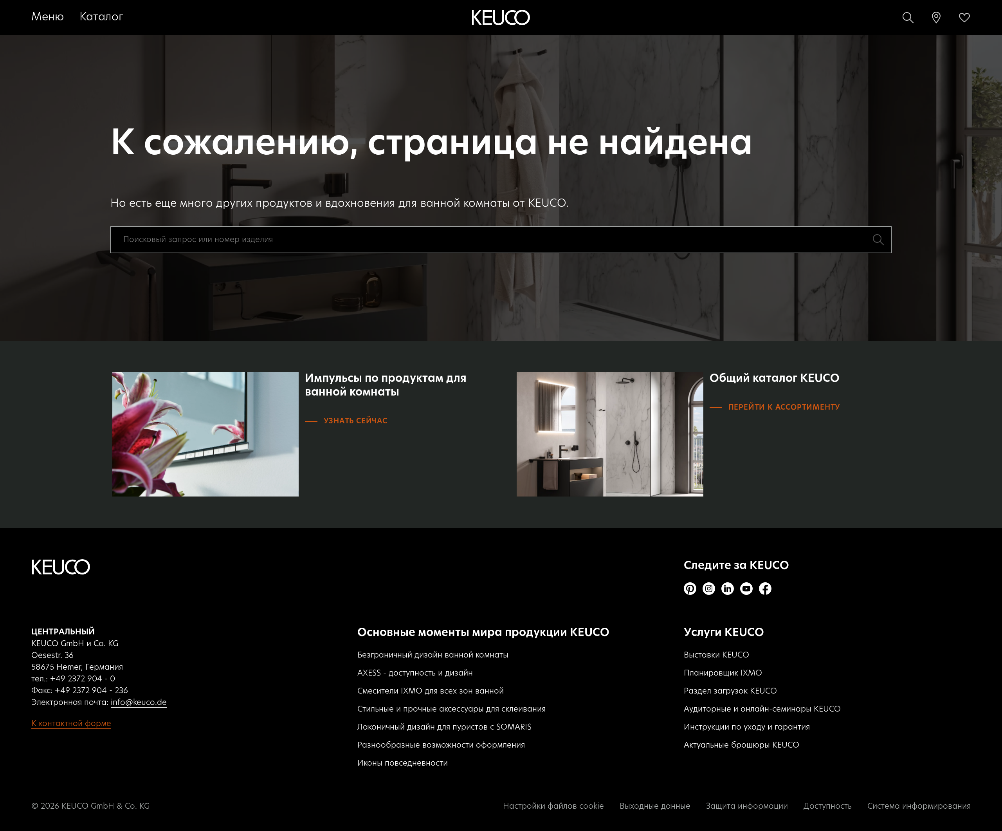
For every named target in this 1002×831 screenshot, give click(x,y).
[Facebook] (765, 588)
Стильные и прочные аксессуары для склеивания (451, 709)
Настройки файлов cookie (553, 806)
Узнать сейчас (355, 421)
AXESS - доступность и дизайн (415, 673)
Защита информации (747, 806)
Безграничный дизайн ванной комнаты (432, 655)
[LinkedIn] (727, 588)
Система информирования (919, 806)
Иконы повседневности (402, 763)
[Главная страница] (501, 17)
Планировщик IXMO (723, 673)
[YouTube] (746, 588)
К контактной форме (71, 724)
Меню (47, 17)
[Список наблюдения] (964, 17)
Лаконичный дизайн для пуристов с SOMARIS (444, 727)
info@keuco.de (139, 702)
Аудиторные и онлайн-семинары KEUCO (762, 709)
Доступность (828, 806)
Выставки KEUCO (716, 655)
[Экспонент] (936, 17)
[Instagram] (709, 588)
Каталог (101, 17)
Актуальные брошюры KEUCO (741, 745)
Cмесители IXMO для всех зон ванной (430, 691)
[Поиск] (908, 17)
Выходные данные (655, 806)
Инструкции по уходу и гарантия (747, 727)
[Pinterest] (690, 588)
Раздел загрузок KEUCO (730, 691)
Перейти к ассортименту (784, 407)
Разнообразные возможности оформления (441, 745)
